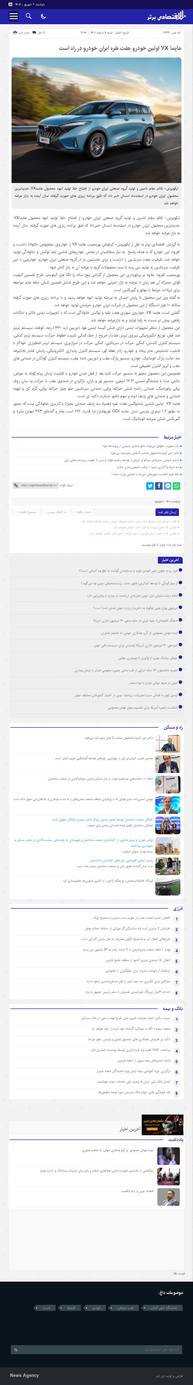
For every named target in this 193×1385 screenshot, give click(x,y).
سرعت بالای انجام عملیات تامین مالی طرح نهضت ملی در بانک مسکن (125, 1018)
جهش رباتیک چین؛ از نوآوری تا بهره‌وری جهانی (148, 658)
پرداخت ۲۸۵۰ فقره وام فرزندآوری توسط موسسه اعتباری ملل (130, 1050)
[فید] (10, 4)
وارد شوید (165, 544)
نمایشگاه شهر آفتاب (164, 1308)
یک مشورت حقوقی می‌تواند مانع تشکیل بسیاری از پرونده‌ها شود (141, 446)
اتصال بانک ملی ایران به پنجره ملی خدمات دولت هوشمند (133, 1081)
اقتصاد (71, 1308)
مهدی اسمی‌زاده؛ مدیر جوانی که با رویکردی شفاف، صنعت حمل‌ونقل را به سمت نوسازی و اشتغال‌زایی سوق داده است (83, 799)
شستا (46, 1308)
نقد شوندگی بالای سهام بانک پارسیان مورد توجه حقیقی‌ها (134, 1092)
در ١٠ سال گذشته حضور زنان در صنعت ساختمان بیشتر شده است (115, 866)
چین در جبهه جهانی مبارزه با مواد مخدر (153, 683)
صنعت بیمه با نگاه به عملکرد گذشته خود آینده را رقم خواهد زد (131, 1028)
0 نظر (41, 32)
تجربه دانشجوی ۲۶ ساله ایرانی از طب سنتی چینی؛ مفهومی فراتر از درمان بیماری (126, 670)
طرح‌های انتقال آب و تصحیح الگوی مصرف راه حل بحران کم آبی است (125, 939)
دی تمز (160, 1376)
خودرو (96, 1308)
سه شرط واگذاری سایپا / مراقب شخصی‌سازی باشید (148, 467)
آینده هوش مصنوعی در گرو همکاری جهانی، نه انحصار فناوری (139, 633)
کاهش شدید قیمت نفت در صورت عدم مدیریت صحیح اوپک (131, 917)
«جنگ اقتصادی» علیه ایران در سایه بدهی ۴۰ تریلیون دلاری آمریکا (135, 620)
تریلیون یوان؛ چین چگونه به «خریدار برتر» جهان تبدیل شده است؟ (135, 608)
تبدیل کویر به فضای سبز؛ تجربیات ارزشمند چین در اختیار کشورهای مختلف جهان (126, 695)
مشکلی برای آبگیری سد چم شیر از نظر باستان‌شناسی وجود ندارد (128, 981)
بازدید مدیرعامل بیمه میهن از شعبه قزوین (143, 1060)
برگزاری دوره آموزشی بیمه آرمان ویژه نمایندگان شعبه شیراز (133, 1071)
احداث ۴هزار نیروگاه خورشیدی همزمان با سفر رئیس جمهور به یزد (127, 992)
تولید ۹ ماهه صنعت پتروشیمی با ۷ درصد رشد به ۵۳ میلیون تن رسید (126, 949)
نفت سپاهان (125, 1308)
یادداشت (175, 1139)
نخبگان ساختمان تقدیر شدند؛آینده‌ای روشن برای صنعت (120, 825)
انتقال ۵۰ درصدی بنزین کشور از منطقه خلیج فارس (138, 960)
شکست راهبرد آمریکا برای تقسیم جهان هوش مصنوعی (143, 707)
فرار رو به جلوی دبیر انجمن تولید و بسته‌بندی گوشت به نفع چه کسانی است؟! (128, 570)
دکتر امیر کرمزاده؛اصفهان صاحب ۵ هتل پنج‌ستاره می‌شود (145, 453)
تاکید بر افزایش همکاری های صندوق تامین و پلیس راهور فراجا (129, 1039)
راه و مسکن (173, 727)
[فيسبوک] (159, 486)
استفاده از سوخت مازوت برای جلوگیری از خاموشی (137, 970)
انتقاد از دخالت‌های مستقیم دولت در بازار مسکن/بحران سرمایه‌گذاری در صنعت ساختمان (100, 778)
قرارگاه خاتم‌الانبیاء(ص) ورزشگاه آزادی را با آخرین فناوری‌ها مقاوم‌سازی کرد (108, 880)
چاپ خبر (24, 32)
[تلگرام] (167, 486)
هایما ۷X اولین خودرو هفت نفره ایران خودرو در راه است (120, 48)
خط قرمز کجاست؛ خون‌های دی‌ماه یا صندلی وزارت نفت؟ (145, 474)
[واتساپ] (176, 486)
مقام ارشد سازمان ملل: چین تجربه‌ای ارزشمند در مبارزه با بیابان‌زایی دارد (132, 595)
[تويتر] (150, 486)
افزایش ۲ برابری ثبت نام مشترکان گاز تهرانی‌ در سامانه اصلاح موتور (127, 928)
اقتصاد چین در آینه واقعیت (137, 1191)
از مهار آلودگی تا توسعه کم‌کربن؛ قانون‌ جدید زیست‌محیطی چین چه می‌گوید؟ (129, 583)
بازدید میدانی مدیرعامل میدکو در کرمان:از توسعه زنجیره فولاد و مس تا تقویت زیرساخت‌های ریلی (121, 460)
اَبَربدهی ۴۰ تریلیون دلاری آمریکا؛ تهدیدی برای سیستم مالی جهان (135, 645)
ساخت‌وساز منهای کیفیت (137, 851)
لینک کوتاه (66, 485)
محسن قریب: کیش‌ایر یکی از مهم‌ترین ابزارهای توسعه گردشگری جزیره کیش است (104, 758)
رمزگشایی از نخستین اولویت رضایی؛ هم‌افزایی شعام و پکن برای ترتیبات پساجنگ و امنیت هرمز (97, 1170)
